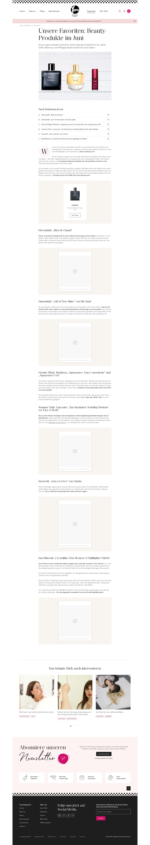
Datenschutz (73, 836)
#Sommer (108, 716)
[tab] (70, 726)
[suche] (120, 11)
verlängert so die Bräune (57, 422)
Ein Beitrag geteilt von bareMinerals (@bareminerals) (74, 638)
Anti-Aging (61, 718)
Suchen (100, 818)
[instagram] (59, 815)
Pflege (42, 11)
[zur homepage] (75, 11)
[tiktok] (68, 815)
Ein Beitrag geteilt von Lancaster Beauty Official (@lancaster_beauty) (78, 469)
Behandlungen (54, 11)
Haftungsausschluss (39, 836)
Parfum (22, 11)
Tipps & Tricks (36, 25)
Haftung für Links (51, 836)
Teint (33, 716)
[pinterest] (73, 815)
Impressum (82, 836)
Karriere (42, 815)
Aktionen (22, 826)
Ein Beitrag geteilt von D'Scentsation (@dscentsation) (74, 289)
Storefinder (43, 812)
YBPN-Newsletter (45, 823)
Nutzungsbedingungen (25, 836)
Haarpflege (100, 716)
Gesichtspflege (24, 716)
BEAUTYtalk (44, 819)
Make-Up (22, 812)
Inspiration (91, 11)
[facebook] (64, 815)
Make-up (32, 11)
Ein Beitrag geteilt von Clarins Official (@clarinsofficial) (74, 545)
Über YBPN (104, 11)
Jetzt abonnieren (103, 754)
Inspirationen (23, 823)
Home (21, 25)
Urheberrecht (62, 836)
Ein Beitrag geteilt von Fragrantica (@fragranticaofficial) (75, 360)
